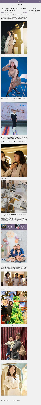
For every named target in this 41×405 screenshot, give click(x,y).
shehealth (36, 11)
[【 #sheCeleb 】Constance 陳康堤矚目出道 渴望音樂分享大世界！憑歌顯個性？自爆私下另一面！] (3, 226)
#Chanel (2, 400)
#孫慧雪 (11, 400)
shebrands (32, 11)
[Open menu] (39, 1)
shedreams (32, 10)
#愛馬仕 (8, 400)
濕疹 (29, 10)
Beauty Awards (37, 10)
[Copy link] (26, 12)
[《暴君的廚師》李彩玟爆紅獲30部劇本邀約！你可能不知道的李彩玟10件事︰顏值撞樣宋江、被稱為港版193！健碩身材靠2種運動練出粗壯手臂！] (17, 226)
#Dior (5, 400)
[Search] (1, 1)
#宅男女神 (14, 400)
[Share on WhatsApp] (25, 12)
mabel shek (7, 12)
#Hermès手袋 (18, 400)
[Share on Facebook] (23, 12)
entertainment (2, 12)
